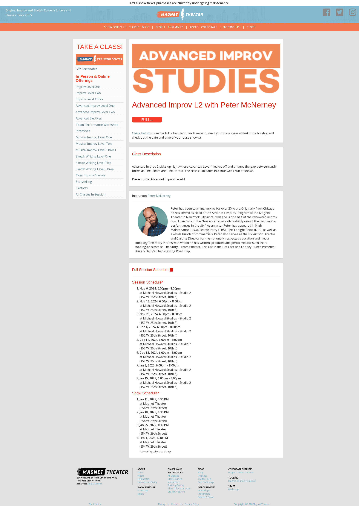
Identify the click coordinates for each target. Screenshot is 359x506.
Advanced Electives (89, 118)
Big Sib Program (176, 491)
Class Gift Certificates (179, 488)
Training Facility (176, 485)
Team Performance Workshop (97, 125)
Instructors (173, 482)
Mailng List (163, 504)
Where (140, 475)
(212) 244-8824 (95, 483)
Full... (147, 119)
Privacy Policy (192, 504)
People (160, 27)
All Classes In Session (90, 194)
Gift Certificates (86, 69)
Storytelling (84, 182)
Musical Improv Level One (94, 137)
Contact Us (143, 479)
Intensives (83, 131)
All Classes (173, 475)
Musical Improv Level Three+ (96, 150)
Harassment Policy (147, 482)
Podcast (202, 475)
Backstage (233, 489)
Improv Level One (88, 87)
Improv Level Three (89, 99)
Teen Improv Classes (90, 175)
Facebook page (206, 482)
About (194, 27)
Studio (140, 493)
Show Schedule (115, 27)
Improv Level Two (88, 93)
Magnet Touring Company (242, 481)
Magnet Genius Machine (240, 472)
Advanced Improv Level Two (95, 112)
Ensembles (175, 27)
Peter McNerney (159, 196)
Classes (134, 27)
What (140, 472)
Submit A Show (206, 497)
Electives (82, 188)
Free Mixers (204, 493)
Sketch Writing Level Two (93, 163)
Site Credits (95, 504)
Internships (231, 27)
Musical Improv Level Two (94, 144)
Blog (145, 27)
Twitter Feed (204, 479)
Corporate (209, 27)
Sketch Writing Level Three (95, 169)
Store (251, 27)
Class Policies (175, 479)
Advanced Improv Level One (95, 106)
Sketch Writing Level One (93, 156)
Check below (141, 133)
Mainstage (142, 490)
